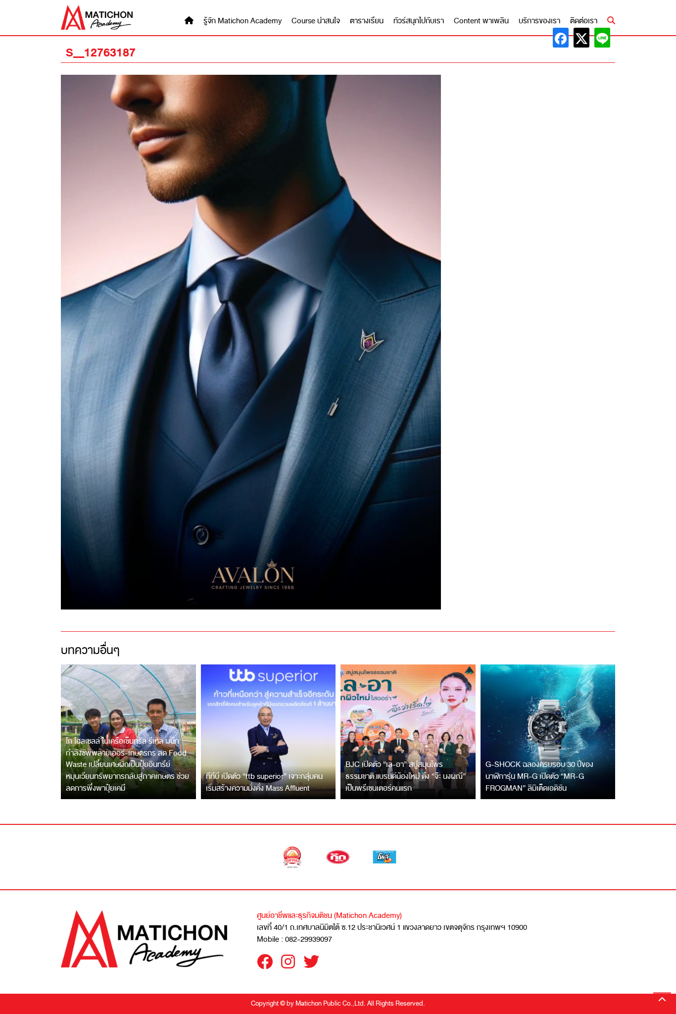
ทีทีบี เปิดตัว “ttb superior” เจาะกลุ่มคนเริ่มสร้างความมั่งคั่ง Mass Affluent (264, 782)
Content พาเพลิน (481, 21)
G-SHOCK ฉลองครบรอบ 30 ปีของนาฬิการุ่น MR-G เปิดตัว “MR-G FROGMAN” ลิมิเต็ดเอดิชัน (539, 776)
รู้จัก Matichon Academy (242, 21)
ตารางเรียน (367, 21)
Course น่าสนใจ (315, 21)
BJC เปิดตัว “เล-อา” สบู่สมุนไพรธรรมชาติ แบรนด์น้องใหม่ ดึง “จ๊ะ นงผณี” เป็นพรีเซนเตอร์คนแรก (405, 776)
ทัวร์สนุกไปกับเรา (418, 21)
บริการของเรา (539, 21)
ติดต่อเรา (583, 21)
